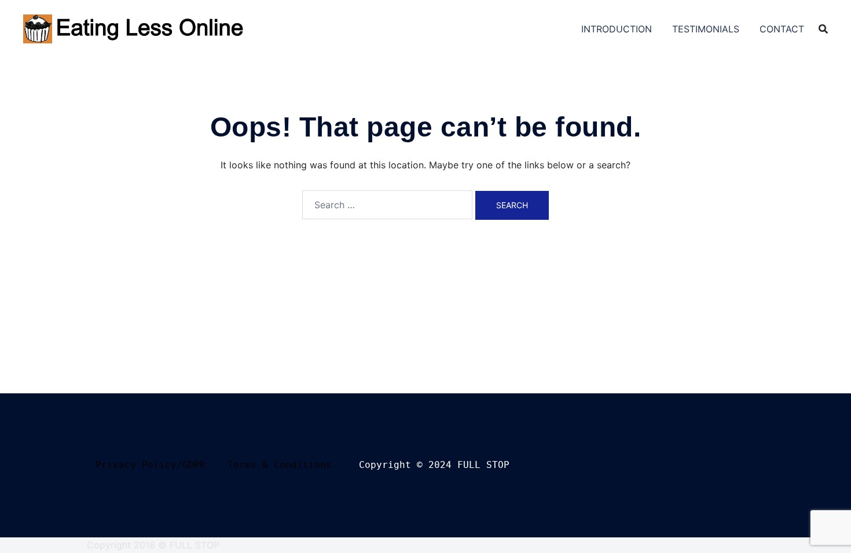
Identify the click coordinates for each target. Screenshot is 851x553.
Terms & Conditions (280, 464)
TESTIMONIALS (705, 29)
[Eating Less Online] (135, 28)
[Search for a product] (823, 29)
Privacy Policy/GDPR (151, 464)
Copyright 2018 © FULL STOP (153, 545)
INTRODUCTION (616, 29)
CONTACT (782, 29)
